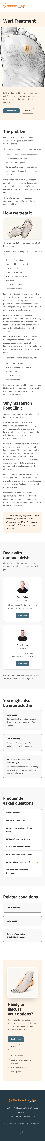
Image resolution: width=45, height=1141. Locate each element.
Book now (22, 615)
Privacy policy (35, 1123)
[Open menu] (39, 6)
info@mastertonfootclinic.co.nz (22, 1116)
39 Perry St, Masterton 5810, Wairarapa (22, 1108)
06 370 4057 (35, 675)
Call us (27, 110)
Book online (11, 110)
